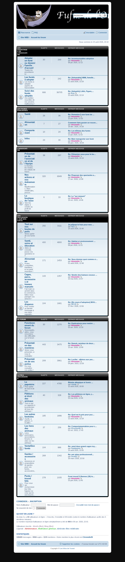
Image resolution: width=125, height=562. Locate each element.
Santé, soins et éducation (30, 243)
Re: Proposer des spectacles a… (82, 175)
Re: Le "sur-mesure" (76, 196)
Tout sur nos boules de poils (30, 228)
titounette (75, 60)
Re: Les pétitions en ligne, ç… (81, 394)
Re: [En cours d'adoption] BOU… (82, 302)
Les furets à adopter (30, 78)
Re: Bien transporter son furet (81, 139)
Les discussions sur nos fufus (22, 218)
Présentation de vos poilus (30, 361)
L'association (22, 149)
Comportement (30, 131)
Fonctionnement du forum (30, 325)
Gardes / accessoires (30, 456)
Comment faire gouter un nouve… (82, 123)
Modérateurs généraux (47, 529)
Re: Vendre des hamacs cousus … (82, 275)
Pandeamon (76, 448)
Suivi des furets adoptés (29, 93)
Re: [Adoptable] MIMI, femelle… (81, 78)
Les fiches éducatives (22, 109)
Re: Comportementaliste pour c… (82, 426)
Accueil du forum (38, 544)
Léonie (73, 384)
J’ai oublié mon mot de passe (87, 505)
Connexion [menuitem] (102, 33)
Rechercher (100, 15)
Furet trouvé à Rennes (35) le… (81, 476)
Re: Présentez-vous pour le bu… (82, 154)
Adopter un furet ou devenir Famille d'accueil (30, 63)
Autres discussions (22, 376)
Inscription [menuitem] (90, 33)
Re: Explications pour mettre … (81, 323)
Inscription (36, 501)
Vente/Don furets (30, 447)
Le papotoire (29, 383)
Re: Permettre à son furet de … (81, 114)
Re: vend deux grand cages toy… (82, 446)
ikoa (72, 93)
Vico (73, 227)
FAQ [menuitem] (36, 33)
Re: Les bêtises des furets (79, 131)
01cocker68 (76, 428)
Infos (27, 138)
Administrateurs (31, 529)
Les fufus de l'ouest (67, 548)
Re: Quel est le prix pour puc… (81, 415)
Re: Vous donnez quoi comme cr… (83, 259)
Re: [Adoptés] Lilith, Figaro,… (81, 91)
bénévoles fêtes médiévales (68, 529)
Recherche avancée (105, 15)
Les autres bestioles (30, 415)
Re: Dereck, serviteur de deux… (81, 343)
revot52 (74, 456)
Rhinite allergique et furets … (80, 382)
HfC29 (73, 304)
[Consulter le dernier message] (81, 60)
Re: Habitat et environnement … (82, 241)
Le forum (21, 319)
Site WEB (25, 544)
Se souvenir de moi (24, 508)
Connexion (21, 501)
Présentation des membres (30, 345)
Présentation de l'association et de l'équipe (30, 159)
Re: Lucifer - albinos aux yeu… (81, 359)
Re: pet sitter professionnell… (81, 454)
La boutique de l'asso (29, 198)
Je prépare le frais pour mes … (81, 225)
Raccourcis (25, 33)
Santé (27, 114)
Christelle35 (88, 537)
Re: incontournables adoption (81, 59)
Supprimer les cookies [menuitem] (71, 544)
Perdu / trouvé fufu (28, 478)
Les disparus (29, 303)
